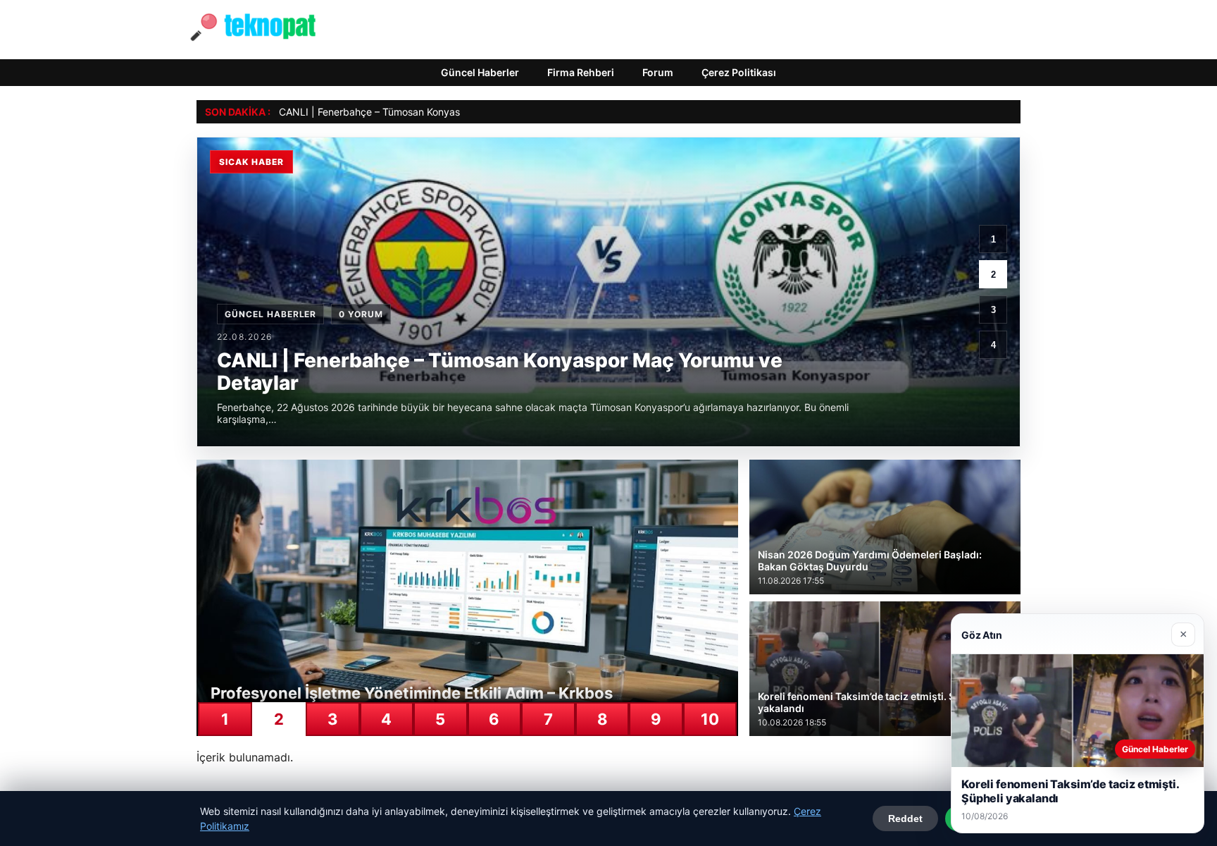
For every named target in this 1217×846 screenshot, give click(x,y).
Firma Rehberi (580, 72)
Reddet (905, 818)
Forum (657, 72)
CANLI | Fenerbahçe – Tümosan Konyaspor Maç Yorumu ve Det (423, 112)
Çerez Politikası (738, 72)
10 (710, 719)
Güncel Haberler (480, 72)
